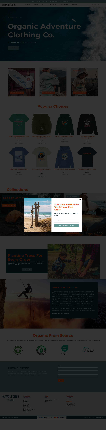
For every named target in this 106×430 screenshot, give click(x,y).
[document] (53, 215)
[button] (79, 199)
